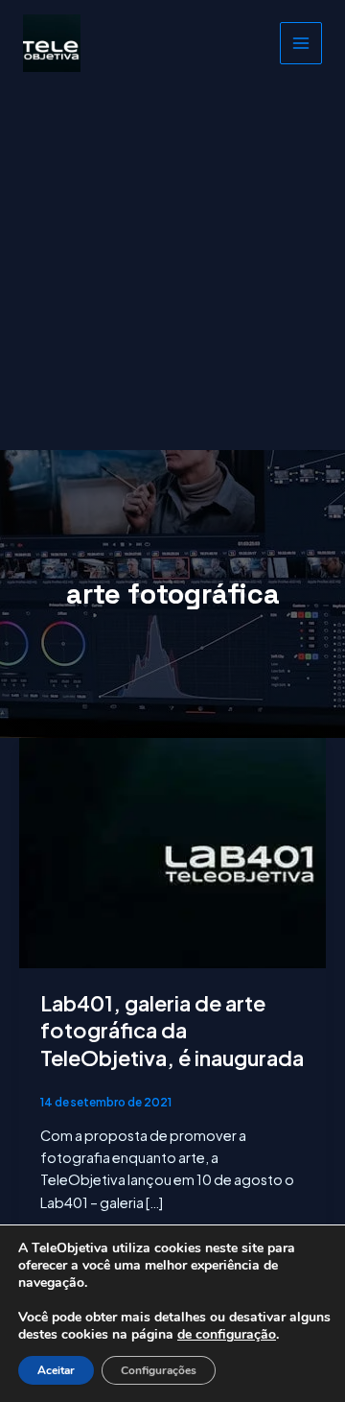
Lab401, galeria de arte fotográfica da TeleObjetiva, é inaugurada (172, 1030)
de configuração (226, 1334)
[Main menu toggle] (301, 43)
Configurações (158, 1370)
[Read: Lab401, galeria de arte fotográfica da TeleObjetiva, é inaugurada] (172, 851)
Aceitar (56, 1370)
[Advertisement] (172, 267)
